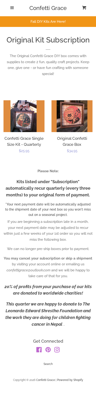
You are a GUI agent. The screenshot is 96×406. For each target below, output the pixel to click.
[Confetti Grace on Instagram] (57, 351)
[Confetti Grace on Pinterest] (48, 351)
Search (48, 364)
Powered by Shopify (70, 380)
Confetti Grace (48, 8)
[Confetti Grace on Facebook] (39, 351)
